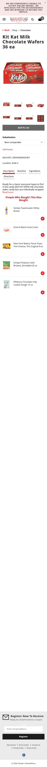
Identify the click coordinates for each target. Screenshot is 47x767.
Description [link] (8, 170)
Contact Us (36, 745)
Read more (8, 192)
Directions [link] (9, 176)
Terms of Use (31, 748)
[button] (6, 104)
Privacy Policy (18, 748)
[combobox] (23, 142)
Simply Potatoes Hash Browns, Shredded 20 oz (25, 264)
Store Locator (24, 745)
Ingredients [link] (34, 170)
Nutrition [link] (21, 170)
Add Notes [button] (8, 149)
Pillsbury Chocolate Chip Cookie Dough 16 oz (25, 283)
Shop (14, 30)
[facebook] (23, 754)
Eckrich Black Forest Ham (26, 227)
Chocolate (25, 30)
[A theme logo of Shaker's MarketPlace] (19, 19)
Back (7, 30)
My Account (11, 745)
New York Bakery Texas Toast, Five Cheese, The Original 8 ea (28, 245)
